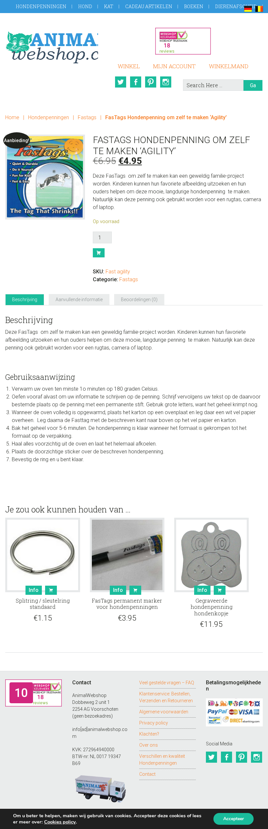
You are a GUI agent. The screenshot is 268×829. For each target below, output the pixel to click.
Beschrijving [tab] (24, 299)
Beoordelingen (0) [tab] (139, 299)
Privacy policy (153, 722)
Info (34, 590)
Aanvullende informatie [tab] (79, 299)
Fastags (87, 117)
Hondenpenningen (41, 6)
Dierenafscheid (236, 6)
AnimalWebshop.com (51, 45)
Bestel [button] (51, 590)
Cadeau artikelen (148, 6)
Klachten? (149, 734)
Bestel (99, 252)
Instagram (165, 82)
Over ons (148, 745)
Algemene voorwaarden (163, 711)
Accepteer (233, 819)
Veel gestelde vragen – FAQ (166, 682)
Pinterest (150, 82)
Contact (147, 774)
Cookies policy (60, 822)
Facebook (135, 82)
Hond (85, 6)
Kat (108, 6)
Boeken (193, 6)
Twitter (120, 82)
